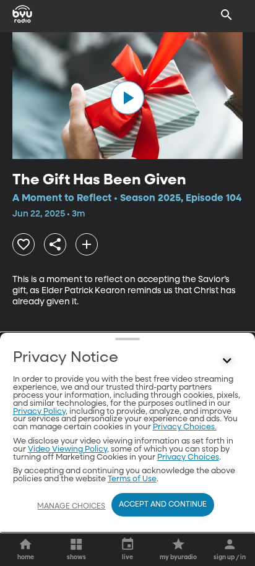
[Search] (226, 15)
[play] (127, 97)
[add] (87, 244)
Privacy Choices (188, 457)
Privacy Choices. (185, 427)
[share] (55, 244)
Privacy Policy (39, 412)
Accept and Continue (163, 504)
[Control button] (226, 360)
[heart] (23, 244)
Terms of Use (132, 479)
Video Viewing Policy (67, 449)
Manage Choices (71, 506)
